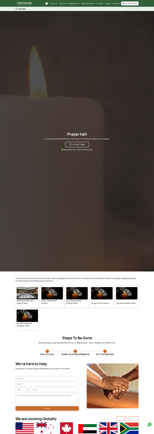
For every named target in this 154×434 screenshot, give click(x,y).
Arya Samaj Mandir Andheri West (74, 301)
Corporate (116, 3)
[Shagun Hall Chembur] (102, 293)
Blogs (107, 3)
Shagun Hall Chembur (100, 303)
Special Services (87, 3)
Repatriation (73, 3)
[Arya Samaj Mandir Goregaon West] (27, 316)
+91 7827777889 (130, 3)
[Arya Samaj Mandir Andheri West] (77, 293)
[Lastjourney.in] (46, 3)
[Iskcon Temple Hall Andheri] (52, 293)
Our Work (99, 3)
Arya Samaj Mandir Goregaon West (24, 324)
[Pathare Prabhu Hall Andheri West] (27, 293)
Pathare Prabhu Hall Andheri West (25, 301)
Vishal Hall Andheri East (125, 303)
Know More (127, 418)
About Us (53, 3)
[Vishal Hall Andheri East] (127, 293)
